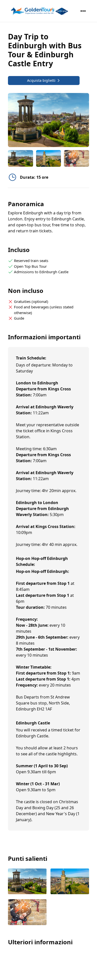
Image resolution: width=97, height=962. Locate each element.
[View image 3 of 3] (76, 158)
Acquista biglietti (41, 80)
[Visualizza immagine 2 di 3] (69, 882)
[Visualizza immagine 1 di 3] (27, 882)
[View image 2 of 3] (48, 158)
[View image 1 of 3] (20, 158)
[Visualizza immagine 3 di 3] (27, 912)
